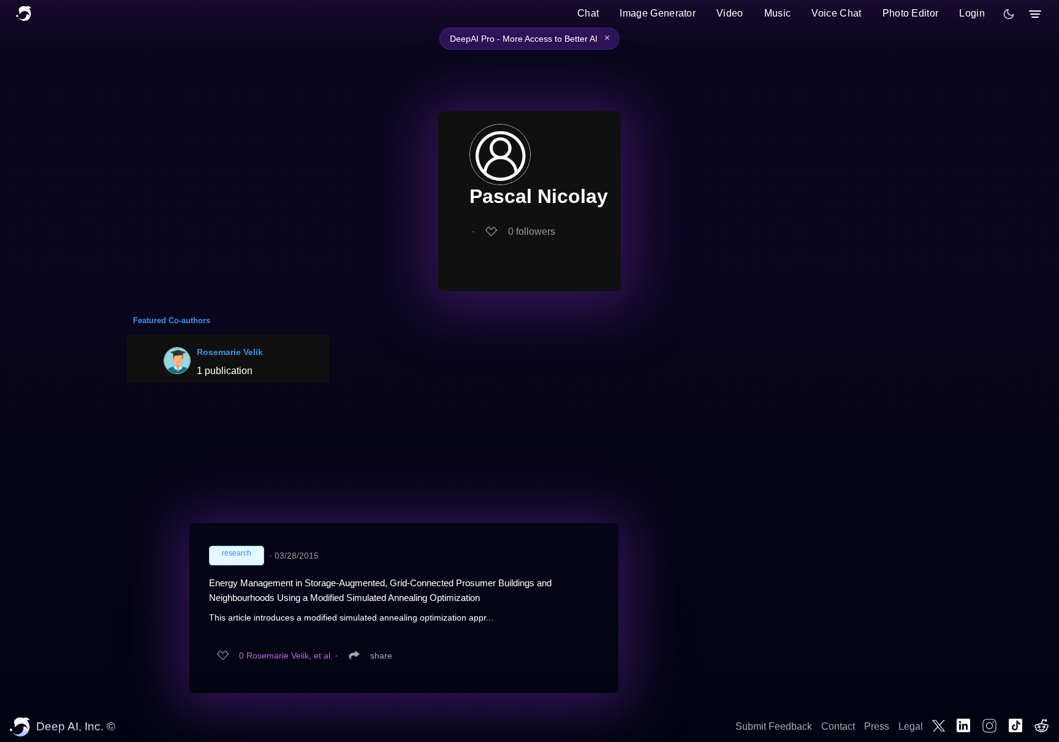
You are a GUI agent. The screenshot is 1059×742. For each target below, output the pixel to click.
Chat (588, 13)
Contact (838, 726)
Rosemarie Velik (230, 352)
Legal (910, 726)
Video (729, 13)
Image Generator (658, 13)
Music (777, 13)
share (381, 655)
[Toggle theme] (1009, 14)
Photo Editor (910, 13)
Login (972, 13)
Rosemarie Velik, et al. (289, 655)
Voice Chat (836, 13)
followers (531, 231)
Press (876, 726)
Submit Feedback (773, 726)
